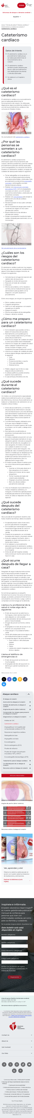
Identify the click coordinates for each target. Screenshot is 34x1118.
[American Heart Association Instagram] (16, 1064)
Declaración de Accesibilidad (17, 1085)
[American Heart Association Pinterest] (20, 1070)
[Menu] (31, 5)
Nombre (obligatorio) (8, 934)
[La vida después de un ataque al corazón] (30, 764)
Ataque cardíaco (22, 25)
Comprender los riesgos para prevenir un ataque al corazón (16, 713)
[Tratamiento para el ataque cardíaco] (30, 760)
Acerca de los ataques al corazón (14, 702)
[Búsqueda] (28, 5)
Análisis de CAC (9, 720)
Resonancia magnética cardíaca (14, 732)
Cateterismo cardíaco (9, 29)
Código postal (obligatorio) (10, 958)
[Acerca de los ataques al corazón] (30, 702)
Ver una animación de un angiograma (13, 248)
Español (16, 17)
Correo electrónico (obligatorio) (11, 950)
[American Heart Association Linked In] (14, 1070)
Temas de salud (11, 25)
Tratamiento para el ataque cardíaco (15, 761)
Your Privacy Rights (17, 1101)
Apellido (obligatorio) (8, 942)
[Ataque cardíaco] (28, 694)
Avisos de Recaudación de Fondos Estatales (17, 1096)
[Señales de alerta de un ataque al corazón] (30, 705)
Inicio (3, 25)
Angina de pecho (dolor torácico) (14, 709)
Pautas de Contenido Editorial (13, 1094)
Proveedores (26, 1094)
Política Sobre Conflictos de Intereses (17, 1089)
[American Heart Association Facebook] (4, 1064)
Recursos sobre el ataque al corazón (15, 768)
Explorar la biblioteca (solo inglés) (13, 880)
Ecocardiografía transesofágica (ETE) (16, 757)
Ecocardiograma (9, 742)
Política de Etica (26, 1087)
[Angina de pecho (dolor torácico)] (30, 709)
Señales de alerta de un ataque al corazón (14, 705)
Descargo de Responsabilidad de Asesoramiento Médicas (15, 1082)
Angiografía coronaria (11, 739)
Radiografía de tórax (10, 735)
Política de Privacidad (8, 970)
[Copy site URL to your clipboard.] (25, 679)
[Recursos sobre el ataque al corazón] (30, 768)
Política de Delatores (23, 1092)
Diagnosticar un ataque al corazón (12, 27)
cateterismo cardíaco (22, 137)
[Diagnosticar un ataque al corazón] (30, 716)
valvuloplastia (18, 197)
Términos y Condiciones (17, 968)
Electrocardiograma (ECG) (13, 745)
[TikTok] (23, 1064)
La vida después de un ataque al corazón (14, 764)
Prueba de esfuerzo (10, 748)
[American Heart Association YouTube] (29, 1064)
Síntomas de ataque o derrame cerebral (16, 12)
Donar (21, 5)
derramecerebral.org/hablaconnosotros (14, 1005)
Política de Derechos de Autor (12, 1087)
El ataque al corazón (10, 699)
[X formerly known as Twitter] (10, 1064)
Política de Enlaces (11, 1092)
